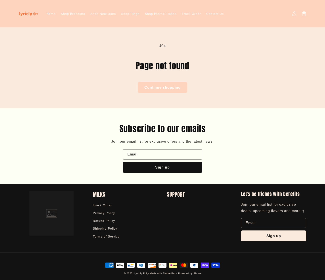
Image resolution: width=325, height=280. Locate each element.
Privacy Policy (104, 213)
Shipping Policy (105, 228)
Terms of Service (106, 236)
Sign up (162, 167)
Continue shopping (162, 87)
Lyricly (138, 273)
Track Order (102, 205)
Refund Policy (104, 220)
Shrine (197, 273)
